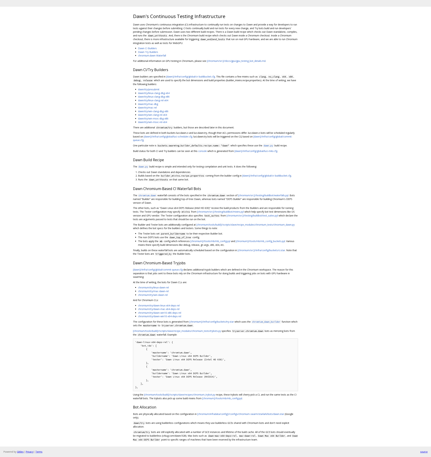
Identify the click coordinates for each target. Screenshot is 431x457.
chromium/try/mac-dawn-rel (153, 291)
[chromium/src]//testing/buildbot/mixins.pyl (220, 211)
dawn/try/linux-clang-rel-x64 (153, 100)
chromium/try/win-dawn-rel (153, 294)
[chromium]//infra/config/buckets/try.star (211, 321)
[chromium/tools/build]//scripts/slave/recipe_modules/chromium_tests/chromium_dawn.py (245, 224)
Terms (38, 451)
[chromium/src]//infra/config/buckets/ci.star (261, 250)
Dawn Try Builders (148, 52)
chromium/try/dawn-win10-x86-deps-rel (159, 312)
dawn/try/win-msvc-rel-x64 (152, 122)
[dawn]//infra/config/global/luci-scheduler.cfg (168, 136)
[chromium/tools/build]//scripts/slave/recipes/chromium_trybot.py (179, 394)
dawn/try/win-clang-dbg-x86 (153, 111)
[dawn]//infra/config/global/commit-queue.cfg (158, 269)
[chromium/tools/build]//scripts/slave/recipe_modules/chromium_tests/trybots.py (177, 331)
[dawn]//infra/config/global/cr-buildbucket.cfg (190, 76)
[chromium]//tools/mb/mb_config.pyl (210, 241)
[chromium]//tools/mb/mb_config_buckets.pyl (260, 241)
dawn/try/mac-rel (147, 107)
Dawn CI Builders (147, 48)
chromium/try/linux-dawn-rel (153, 287)
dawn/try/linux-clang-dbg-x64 (154, 93)
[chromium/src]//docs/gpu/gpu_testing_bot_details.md (236, 60)
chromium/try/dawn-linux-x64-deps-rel (159, 305)
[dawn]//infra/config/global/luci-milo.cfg (256, 151)
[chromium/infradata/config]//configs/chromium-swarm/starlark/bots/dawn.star (240, 414)
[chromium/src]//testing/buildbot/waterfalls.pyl (263, 195)
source (424, 451)
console (202, 151)
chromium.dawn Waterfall (152, 55)
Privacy (29, 451)
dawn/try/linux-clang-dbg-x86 (154, 96)
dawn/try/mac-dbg (148, 104)
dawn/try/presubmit (148, 89)
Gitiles (20, 451)
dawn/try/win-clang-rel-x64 (152, 114)
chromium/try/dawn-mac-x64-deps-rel (158, 309)
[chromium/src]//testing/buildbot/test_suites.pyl (252, 215)
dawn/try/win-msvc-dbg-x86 (153, 118)
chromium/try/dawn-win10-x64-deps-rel (159, 316)
